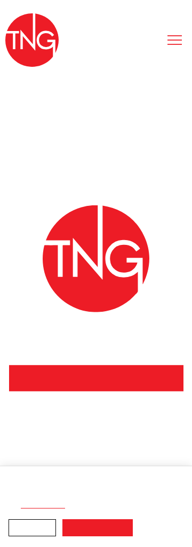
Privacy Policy (106, 493)
